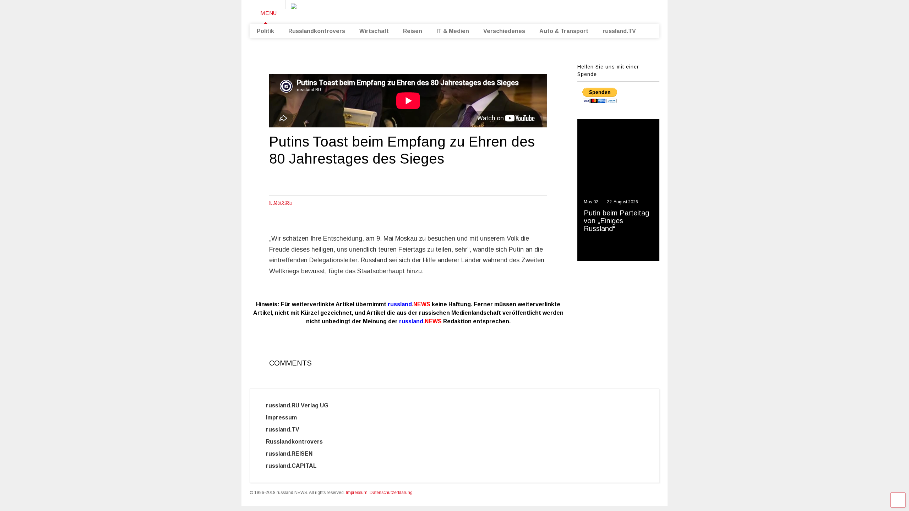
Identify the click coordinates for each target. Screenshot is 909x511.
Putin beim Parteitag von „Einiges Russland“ (616, 220)
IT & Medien (452, 31)
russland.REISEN (293, 454)
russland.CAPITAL (295, 466)
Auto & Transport (563, 31)
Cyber (346, 466)
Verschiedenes (504, 31)
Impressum (288, 417)
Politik (265, 31)
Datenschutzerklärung (391, 492)
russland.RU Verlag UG (297, 405)
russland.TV (619, 31)
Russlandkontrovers (316, 31)
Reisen (412, 31)
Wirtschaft (374, 31)
